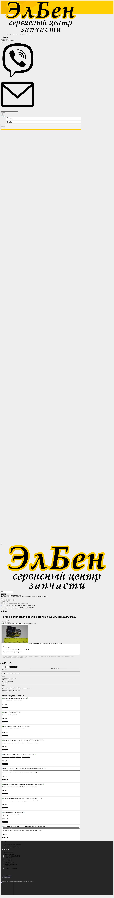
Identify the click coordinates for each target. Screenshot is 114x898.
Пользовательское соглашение (12, 856)
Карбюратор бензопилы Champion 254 (11, 815)
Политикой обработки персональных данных (35, 596)
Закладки (8, 121)
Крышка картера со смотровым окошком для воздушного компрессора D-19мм (20, 772)
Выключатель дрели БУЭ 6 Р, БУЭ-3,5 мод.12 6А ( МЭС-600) (16, 757)
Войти (3, 594)
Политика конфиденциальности (12, 855)
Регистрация (9, 118)
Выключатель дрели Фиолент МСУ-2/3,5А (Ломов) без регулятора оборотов (19, 786)
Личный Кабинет (8, 857)
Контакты (6, 853)
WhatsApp (7, 865)
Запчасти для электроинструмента (12, 844)
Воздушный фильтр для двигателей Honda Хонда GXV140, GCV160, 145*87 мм (20, 742)
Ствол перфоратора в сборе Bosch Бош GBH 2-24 (13, 728)
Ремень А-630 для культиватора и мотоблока (12, 700)
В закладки (4, 669)
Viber (6, 867)
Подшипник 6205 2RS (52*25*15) (9, 714)
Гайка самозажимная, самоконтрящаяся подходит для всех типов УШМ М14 (20, 800)
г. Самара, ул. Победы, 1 (11, 868)
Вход (7, 117)
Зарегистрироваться (15, 595)
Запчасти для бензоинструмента (12, 845)
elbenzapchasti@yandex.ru (11, 864)
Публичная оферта (9, 854)
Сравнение (9, 122)
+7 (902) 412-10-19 (9, 862)
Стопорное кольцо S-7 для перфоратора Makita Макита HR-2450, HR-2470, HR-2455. (22, 830)
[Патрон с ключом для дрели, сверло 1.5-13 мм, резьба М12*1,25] (19, 623)
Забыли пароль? (5, 595)
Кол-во (3, 666)
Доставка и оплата (9, 852)
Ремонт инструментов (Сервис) (12, 846)
